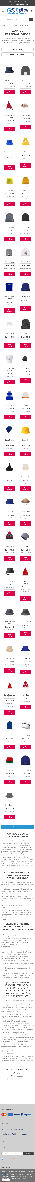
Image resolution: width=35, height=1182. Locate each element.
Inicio (3, 26)
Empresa (23, 2)
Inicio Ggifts (13, 2)
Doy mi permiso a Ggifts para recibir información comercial (18, 1158)
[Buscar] (31, 19)
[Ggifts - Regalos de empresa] (17, 11)
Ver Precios (9, 92)
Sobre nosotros (6, 1129)
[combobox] (17, 19)
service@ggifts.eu (22, 4)
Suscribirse (28, 1153)
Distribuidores (6, 1134)
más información (22, 1178)
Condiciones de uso (19, 1129)
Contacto (9, 4)
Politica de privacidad (19, 1134)
